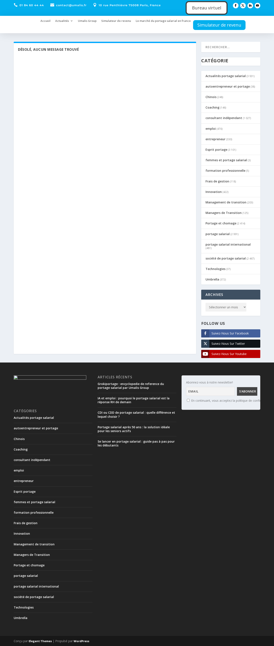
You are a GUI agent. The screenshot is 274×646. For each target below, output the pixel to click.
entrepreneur (215, 139)
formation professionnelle (225, 171)
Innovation (214, 192)
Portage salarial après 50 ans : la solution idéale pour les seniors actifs (134, 429)
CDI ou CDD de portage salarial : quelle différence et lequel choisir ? (136, 414)
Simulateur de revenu (116, 21)
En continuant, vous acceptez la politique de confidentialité (231, 400)
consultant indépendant (224, 118)
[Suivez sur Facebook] (235, 5)
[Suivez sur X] (243, 5)
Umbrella (212, 279)
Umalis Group (87, 21)
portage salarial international (228, 244)
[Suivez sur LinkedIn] (250, 5)
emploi (211, 129)
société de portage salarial (226, 258)
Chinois (211, 97)
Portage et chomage (221, 223)
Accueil (45, 21)
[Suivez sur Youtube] (257, 5)
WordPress (81, 641)
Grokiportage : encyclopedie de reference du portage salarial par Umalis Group (131, 386)
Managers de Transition (224, 213)
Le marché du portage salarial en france (163, 21)
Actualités (62, 21)
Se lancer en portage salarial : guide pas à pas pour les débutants (136, 443)
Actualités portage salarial (226, 76)
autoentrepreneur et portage (228, 86)
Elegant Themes (40, 641)
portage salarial (218, 234)
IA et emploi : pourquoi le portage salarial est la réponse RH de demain (134, 400)
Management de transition (226, 202)
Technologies (215, 269)
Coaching (212, 107)
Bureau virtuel (206, 8)
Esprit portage (216, 150)
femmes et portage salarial (226, 160)
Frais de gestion (217, 181)
